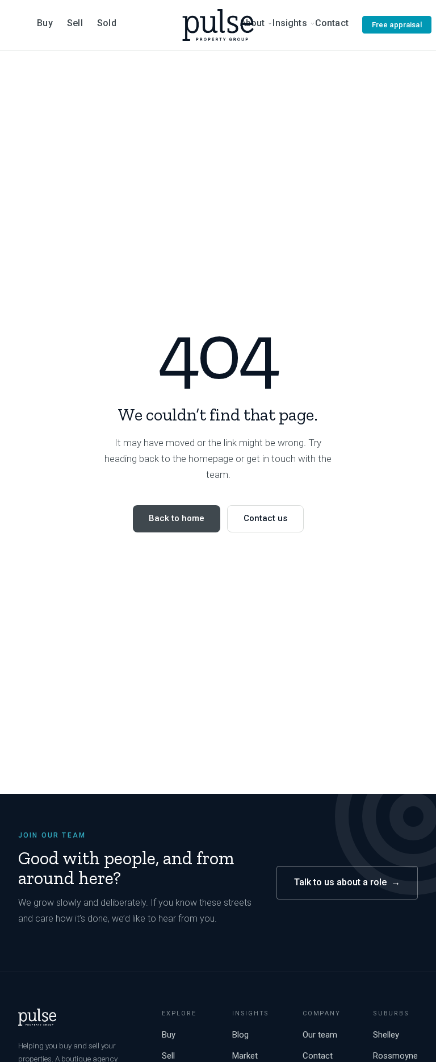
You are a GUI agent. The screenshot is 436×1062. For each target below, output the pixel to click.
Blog (240, 1035)
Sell (75, 23)
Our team (320, 1035)
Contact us (265, 518)
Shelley (386, 1035)
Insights (289, 23)
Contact (332, 23)
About (252, 23)
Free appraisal (397, 24)
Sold (106, 23)
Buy (44, 23)
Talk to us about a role (347, 882)
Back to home (176, 518)
